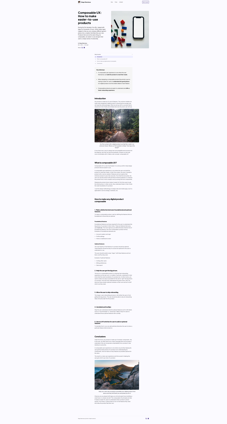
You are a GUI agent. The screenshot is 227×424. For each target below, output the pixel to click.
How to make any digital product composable (106, 61)
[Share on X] (82, 47)
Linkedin (121, 2)
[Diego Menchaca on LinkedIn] (148, 418)
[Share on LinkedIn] (84, 47)
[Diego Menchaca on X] (146, 418)
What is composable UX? (102, 59)
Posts (116, 2)
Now (112, 2)
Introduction (99, 56)
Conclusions (99, 63)
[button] (117, 125)
